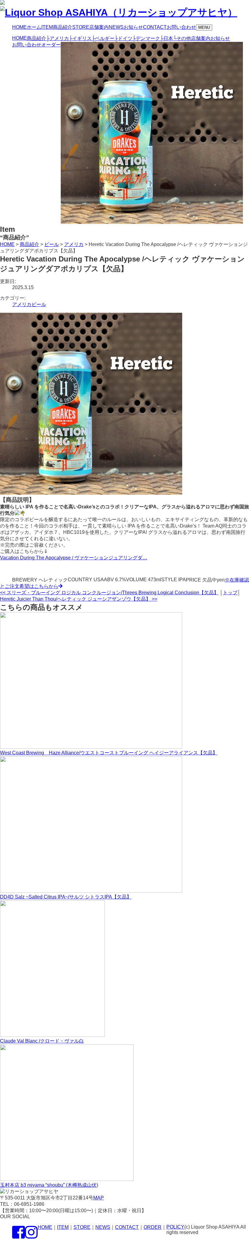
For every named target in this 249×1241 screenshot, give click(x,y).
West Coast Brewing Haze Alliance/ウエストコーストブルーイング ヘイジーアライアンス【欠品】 (108, 752)
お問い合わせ (26, 44)
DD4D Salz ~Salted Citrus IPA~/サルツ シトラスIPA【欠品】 (65, 896)
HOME (19, 38)
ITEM (63, 1227)
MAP (98, 1197)
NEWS (102, 1227)
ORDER (153, 1227)
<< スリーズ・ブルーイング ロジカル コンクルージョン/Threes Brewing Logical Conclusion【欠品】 (109, 592)
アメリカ (57, 38)
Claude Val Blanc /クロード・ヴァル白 (42, 1041)
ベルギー (103, 38)
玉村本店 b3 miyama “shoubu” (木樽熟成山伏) (49, 1185)
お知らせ (220, 38)
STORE (81, 1227)
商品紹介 (36, 38)
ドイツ (123, 38)
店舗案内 (200, 38)
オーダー (51, 44)
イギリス (80, 38)
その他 (182, 38)
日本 (166, 38)
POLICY (175, 1226)
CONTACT (127, 1227)
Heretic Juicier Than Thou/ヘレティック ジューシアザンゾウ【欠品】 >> (78, 599)
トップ (230, 592)
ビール (39, 304)
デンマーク (146, 38)
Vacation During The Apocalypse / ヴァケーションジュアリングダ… (73, 557)
